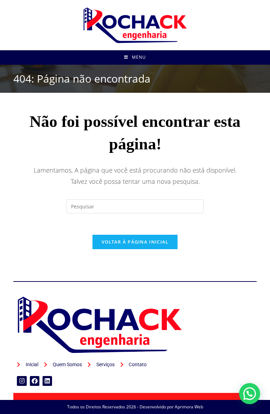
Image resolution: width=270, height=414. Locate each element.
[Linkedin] (47, 381)
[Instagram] (21, 381)
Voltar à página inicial (135, 242)
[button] (249, 393)
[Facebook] (34, 381)
